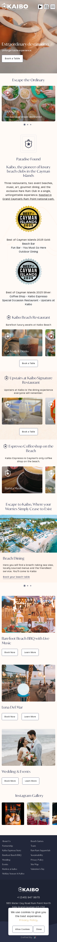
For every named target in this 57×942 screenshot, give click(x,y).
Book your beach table (16, 576)
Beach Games (37, 841)
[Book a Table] (46, 6)
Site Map (35, 864)
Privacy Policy (37, 859)
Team (33, 845)
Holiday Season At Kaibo (13, 873)
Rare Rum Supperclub (40, 850)
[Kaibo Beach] (28, 103)
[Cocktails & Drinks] (22, 342)
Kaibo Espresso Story (11, 850)
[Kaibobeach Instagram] (13, 813)
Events (5, 864)
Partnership (7, 845)
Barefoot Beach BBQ (11, 855)
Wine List (11, 419)
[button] (24, 124)
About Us (6, 841)
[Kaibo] (15, 6)
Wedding (6, 859)
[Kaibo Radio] (40, 6)
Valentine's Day (38, 869)
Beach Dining (13, 558)
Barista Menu (13, 488)
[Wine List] (22, 411)
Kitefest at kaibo (9, 869)
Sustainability (37, 855)
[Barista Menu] (22, 479)
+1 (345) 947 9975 (28, 897)
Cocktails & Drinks (17, 351)
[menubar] (52, 6)
